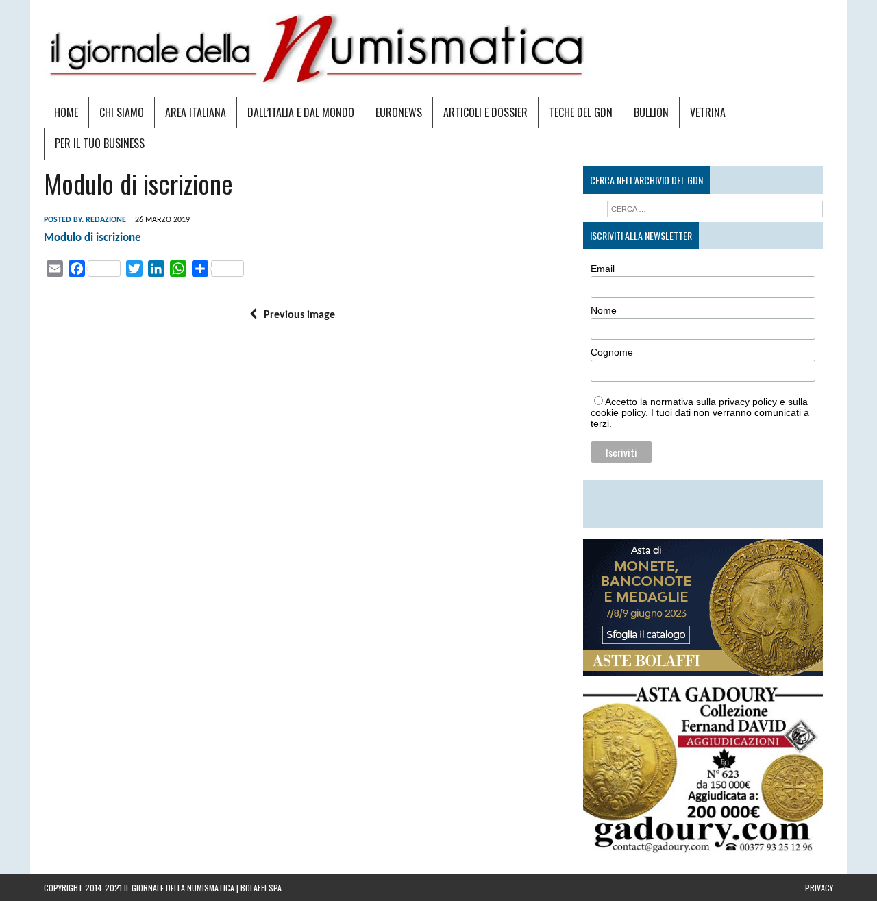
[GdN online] (438, 49)
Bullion (651, 112)
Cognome (612, 352)
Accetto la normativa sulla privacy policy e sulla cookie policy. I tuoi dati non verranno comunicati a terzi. (700, 412)
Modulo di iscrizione (92, 238)
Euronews (398, 112)
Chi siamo (121, 112)
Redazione (106, 220)
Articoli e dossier (485, 112)
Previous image (299, 315)
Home (66, 112)
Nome (604, 310)
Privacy (819, 887)
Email (603, 268)
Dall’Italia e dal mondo (300, 112)
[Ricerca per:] (715, 208)
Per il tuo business (100, 143)
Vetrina (708, 112)
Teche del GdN (581, 112)
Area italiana (195, 112)
